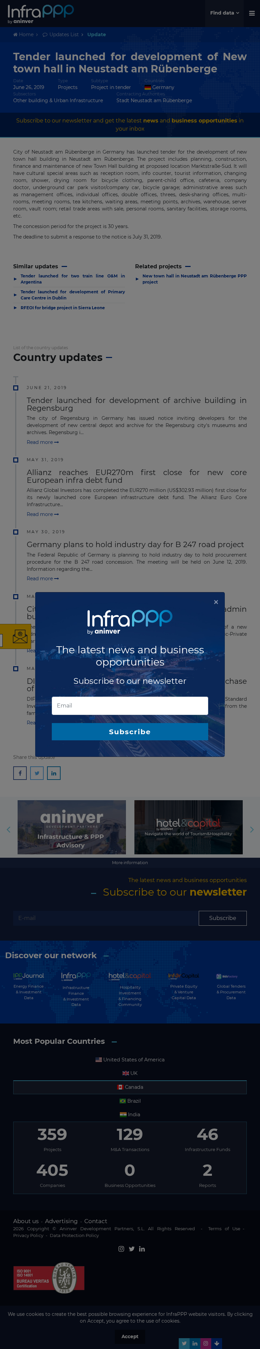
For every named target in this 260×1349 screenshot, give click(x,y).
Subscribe (130, 731)
